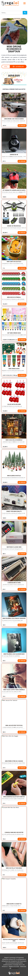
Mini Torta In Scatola (14, 261)
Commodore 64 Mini (14, 582)
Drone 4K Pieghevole (14, 226)
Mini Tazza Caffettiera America (14, 689)
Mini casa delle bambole (14, 440)
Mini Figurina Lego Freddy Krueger (14, 618)
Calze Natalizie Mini (14, 404)
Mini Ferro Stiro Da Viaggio (14, 761)
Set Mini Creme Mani (14, 333)
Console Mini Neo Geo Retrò (14, 832)
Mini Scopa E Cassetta (14, 904)
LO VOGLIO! (22, 125)
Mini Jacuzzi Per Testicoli (14, 725)
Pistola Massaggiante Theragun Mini (14, 940)
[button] (24, 3)
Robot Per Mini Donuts (14, 511)
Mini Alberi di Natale (14, 475)
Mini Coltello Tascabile (14, 868)
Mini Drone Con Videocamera (14, 119)
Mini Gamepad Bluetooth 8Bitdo (14, 796)
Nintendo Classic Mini (14, 547)
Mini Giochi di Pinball (14, 297)
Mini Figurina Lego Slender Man (14, 654)
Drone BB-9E (14, 154)
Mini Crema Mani (14, 368)
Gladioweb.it (14, 968)
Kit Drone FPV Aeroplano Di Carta (14, 190)
